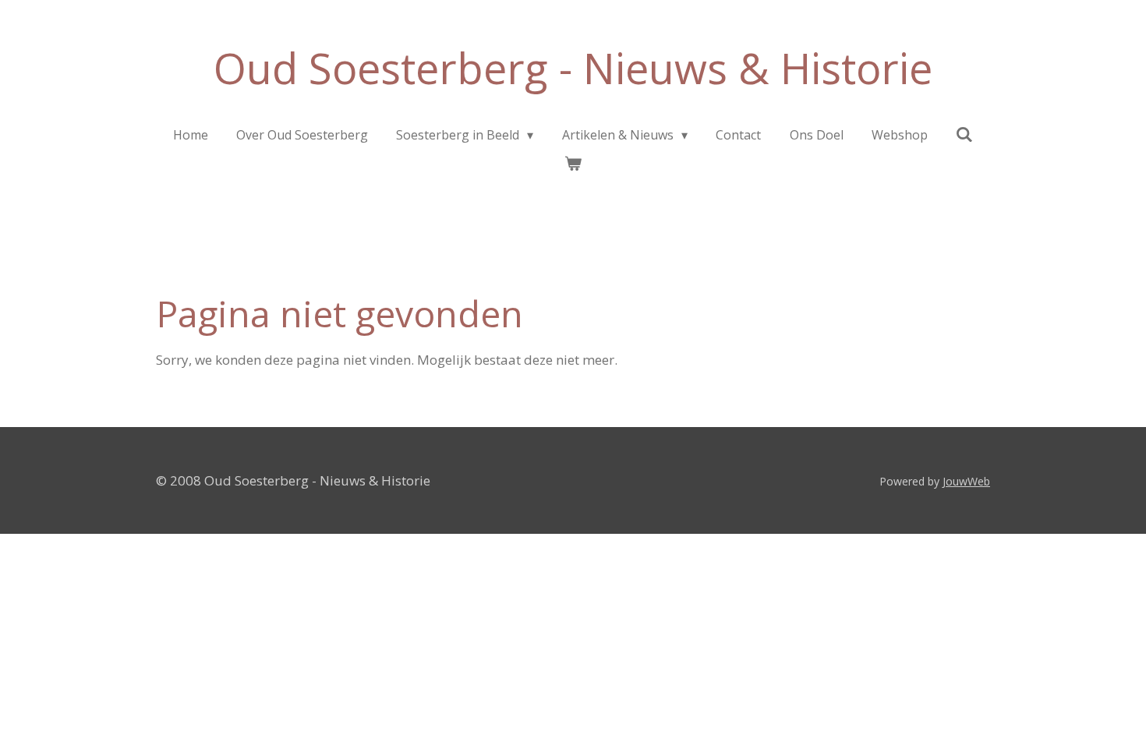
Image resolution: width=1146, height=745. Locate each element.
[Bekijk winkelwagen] (573, 162)
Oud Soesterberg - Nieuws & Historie (573, 68)
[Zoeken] (964, 134)
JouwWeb (966, 481)
